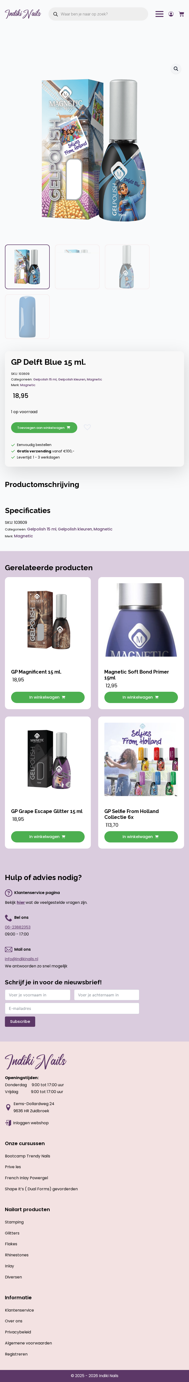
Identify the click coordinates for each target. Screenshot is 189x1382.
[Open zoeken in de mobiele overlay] (98, 14)
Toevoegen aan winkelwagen (40, 427)
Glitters (12, 1233)
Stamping (14, 1222)
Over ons (13, 1321)
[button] (176, 69)
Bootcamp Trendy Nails (27, 1156)
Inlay (9, 1266)
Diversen (13, 1277)
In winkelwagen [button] (44, 697)
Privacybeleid (18, 1332)
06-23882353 (18, 927)
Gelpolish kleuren (71, 379)
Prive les (13, 1167)
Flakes (11, 1244)
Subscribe (20, 1021)
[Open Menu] (159, 14)
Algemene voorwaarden (28, 1343)
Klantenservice (19, 1310)
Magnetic (94, 379)
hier (21, 902)
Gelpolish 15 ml (45, 379)
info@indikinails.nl (21, 959)
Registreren (16, 1354)
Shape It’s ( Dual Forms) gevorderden (41, 1189)
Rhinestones (17, 1255)
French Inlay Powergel (26, 1178)
